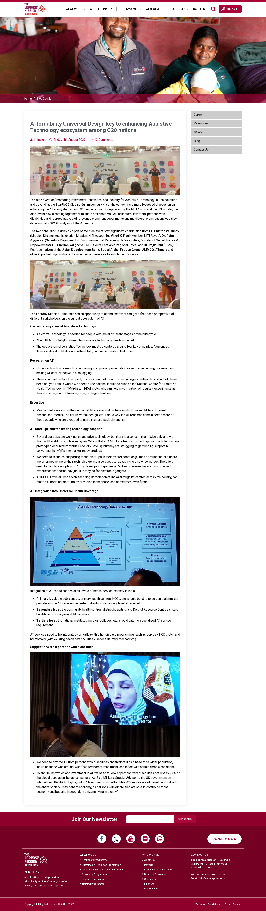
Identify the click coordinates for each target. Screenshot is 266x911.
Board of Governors (155, 874)
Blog (197, 141)
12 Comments (103, 140)
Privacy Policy (232, 904)
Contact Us (201, 149)
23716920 (222, 874)
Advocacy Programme (94, 874)
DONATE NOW (224, 839)
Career (198, 114)
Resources (201, 123)
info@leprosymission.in (212, 878)
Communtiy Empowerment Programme (103, 869)
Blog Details (44, 98)
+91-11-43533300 (206, 874)
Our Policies (151, 888)
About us (149, 860)
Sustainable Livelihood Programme (101, 864)
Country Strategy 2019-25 (158, 869)
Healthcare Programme (94, 860)
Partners (148, 864)
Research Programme (94, 879)
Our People (150, 879)
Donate (233, 9)
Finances (149, 883)
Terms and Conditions (208, 904)
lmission (40, 140)
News (198, 132)
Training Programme (93, 883)
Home (28, 98)
